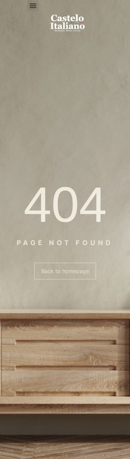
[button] (33, 5)
